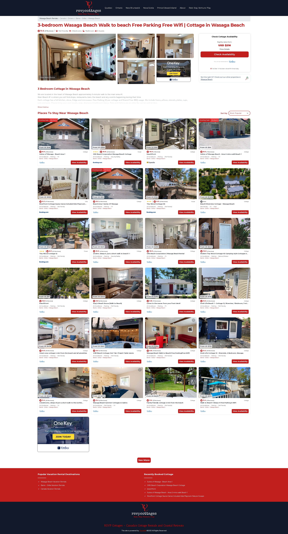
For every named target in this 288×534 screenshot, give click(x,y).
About (183, 8)
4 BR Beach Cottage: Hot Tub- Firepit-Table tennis (113, 353)
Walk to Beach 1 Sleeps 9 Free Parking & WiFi (218, 403)
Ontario (119, 8)
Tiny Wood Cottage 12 (48, 253)
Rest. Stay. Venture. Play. (200, 8)
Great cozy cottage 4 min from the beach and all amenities (63, 353)
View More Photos (47, 77)
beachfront (151, 154)
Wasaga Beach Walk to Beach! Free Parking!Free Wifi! (168, 353)
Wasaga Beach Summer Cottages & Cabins (110, 403)
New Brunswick (133, 8)
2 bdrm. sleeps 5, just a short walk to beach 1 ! (111, 253)
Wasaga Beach (94, 18)
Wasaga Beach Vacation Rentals (53, 482)
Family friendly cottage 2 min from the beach (165, 403)
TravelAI (142, 531)
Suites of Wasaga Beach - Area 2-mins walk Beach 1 (220, 154)
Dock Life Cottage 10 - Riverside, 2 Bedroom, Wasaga (221, 353)
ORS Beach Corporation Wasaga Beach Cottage (112, 154)
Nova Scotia (148, 8)
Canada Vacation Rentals (50, 489)
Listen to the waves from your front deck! (163, 303)
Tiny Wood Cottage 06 (156, 204)
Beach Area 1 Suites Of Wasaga (105, 204)
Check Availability (224, 54)
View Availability (79, 162)
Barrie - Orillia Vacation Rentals (53, 485)
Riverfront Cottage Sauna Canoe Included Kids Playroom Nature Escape (175, 496)
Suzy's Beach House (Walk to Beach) (107, 303)
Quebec (108, 8)
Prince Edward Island (166, 8)
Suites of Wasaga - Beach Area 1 (52, 154)
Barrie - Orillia (81, 18)
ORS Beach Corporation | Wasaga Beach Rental (165, 253)
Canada (63, 18)
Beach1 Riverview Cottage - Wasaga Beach (217, 204)
